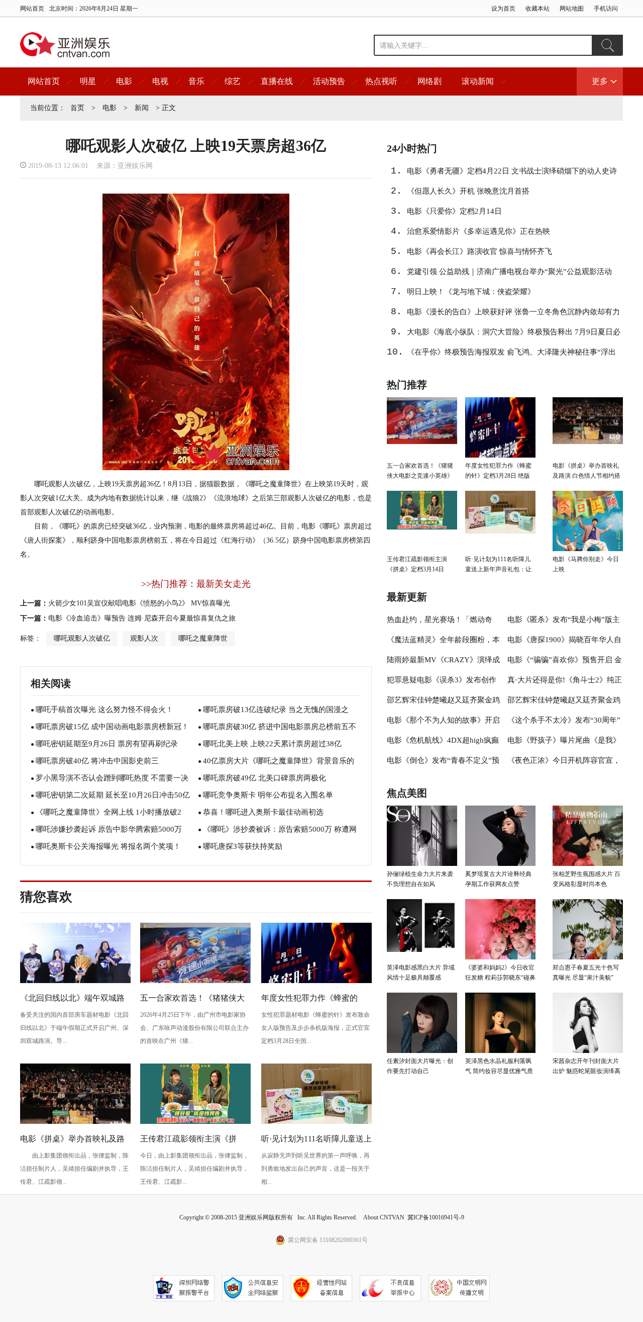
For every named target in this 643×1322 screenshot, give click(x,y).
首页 (77, 108)
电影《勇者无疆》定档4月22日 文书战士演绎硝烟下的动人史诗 (512, 171)
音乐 (196, 81)
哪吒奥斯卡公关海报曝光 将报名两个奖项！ (108, 846)
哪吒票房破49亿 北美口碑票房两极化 (264, 778)
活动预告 (329, 81)
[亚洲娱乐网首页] (65, 44)
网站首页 (32, 8)
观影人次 (144, 638)
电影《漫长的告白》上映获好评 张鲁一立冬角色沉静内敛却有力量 (513, 315)
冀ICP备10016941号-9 (435, 1217)
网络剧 (429, 81)
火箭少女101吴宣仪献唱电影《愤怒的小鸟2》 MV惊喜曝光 (139, 603)
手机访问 (606, 8)
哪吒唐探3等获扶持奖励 (242, 846)
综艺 (233, 81)
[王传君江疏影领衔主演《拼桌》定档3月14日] (195, 1122)
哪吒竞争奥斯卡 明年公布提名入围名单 (268, 795)
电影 (124, 81)
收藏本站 (537, 8)
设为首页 (503, 8)
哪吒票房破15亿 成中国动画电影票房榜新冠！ (112, 727)
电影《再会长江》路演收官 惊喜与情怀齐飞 (479, 251)
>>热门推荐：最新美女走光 (196, 584)
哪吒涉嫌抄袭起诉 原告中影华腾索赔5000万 (109, 829)
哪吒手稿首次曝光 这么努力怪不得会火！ (104, 710)
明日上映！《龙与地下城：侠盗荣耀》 (471, 292)
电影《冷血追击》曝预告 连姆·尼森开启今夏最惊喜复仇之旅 (142, 618)
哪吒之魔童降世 (203, 638)
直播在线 (277, 81)
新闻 (142, 108)
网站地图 (572, 8)
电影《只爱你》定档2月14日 (454, 211)
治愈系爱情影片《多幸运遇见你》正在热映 (478, 231)
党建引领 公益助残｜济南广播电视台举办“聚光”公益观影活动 (509, 272)
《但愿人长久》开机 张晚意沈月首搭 (468, 191)
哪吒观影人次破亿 (82, 638)
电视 (160, 81)
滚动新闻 (478, 81)
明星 (88, 81)
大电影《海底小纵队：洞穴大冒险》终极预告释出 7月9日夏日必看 (513, 335)
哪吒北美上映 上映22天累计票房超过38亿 (272, 744)
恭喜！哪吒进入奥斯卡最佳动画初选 (263, 812)
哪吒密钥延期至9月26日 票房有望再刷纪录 (107, 744)
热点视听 (381, 81)
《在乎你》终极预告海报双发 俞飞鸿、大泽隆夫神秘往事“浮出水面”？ (511, 355)
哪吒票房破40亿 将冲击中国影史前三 (97, 761)
